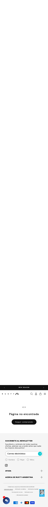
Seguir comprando (24, 422)
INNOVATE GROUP (8, 489)
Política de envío (29, 492)
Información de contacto (22, 495)
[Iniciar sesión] (36, 393)
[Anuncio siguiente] (43, 387)
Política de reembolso (20, 489)
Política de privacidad (33, 489)
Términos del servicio (17, 492)
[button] (31, 394)
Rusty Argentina (15, 486)
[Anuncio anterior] (4, 387)
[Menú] (44, 393)
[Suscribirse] (40, 454)
